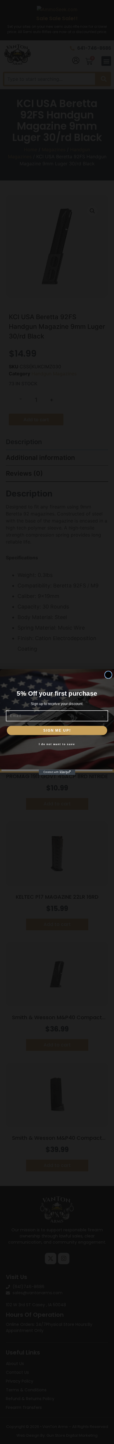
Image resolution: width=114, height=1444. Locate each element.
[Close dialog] (108, 674)
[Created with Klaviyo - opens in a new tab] (57, 772)
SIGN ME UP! (57, 730)
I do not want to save (57, 744)
